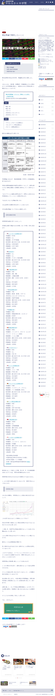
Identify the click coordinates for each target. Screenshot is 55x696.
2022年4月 (46, 313)
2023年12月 (46, 240)
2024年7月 (46, 215)
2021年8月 (46, 342)
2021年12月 (46, 328)
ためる (31, 2)
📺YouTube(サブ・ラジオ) (44, 60)
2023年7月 (46, 259)
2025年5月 (46, 179)
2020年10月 (46, 378)
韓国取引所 (11, 309)
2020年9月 (46, 382)
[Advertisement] (18, 18)
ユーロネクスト (12, 347)
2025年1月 (46, 193)
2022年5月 (46, 309)
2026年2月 (46, 146)
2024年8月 (46, 211)
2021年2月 (46, 364)
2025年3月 (46, 186)
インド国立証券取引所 (14, 401)
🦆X (39, 65)
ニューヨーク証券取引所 (15, 233)
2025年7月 (46, 171)
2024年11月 (46, 201)
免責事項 (16, 694)
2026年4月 (46, 139)
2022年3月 (46, 317)
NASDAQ (11, 251)
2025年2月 (46, 190)
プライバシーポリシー (7, 694)
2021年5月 (46, 353)
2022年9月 (46, 295)
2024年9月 (46, 208)
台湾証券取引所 (12, 419)
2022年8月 (46, 299)
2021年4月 (46, 357)
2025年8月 (46, 168)
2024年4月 (46, 226)
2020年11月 (46, 375)
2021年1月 (46, 367)
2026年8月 (46, 124)
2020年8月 (46, 386)
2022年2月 (46, 320)
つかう (36, 2)
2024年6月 (46, 219)
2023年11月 (46, 244)
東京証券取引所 (12, 289)
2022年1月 (46, 324)
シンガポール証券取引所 (15, 437)
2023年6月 (46, 262)
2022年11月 (46, 288)
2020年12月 (46, 371)
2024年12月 (46, 197)
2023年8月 (46, 255)
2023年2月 (46, 277)
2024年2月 (46, 233)
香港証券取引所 (12, 327)
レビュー (46, 114)
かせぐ (25, 2)
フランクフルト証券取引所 (15, 383)
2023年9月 (46, 251)
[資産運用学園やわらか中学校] (19, 4)
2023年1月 (46, 280)
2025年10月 (46, 161)
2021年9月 (46, 338)
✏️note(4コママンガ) (43, 64)
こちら (50, 56)
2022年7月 (46, 302)
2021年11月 (46, 331)
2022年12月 (46, 284)
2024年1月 (46, 237)
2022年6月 (46, 306)
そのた (42, 2)
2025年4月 (46, 182)
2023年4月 (46, 269)
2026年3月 (46, 142)
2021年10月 (46, 335)
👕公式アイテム (42, 66)
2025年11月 (46, 157)
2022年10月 (46, 291)
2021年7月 (46, 346)
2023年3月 (46, 273)
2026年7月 (46, 128)
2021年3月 (46, 360)
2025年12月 (46, 153)
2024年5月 (46, 222)
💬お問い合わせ (42, 67)
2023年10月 (46, 248)
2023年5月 (46, 266)
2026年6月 (46, 132)
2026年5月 (46, 135)
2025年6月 (46, 175)
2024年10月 (46, 204)
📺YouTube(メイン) (43, 58)
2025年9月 (46, 164)
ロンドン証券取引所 (13, 365)
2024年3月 (46, 230)
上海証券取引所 (12, 269)
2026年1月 (46, 150)
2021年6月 (46, 349)
